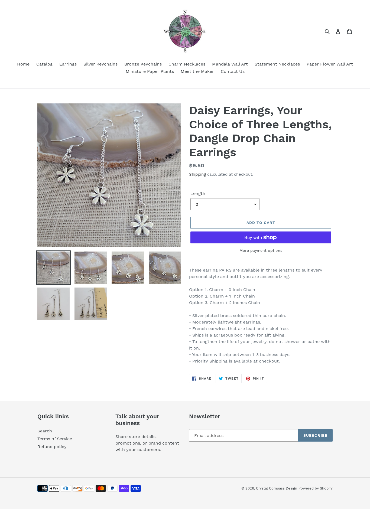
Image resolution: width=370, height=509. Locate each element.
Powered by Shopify (315, 488)
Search (44, 430)
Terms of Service (54, 438)
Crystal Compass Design (276, 488)
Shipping (197, 174)
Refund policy (52, 446)
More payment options (260, 250)
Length (197, 193)
